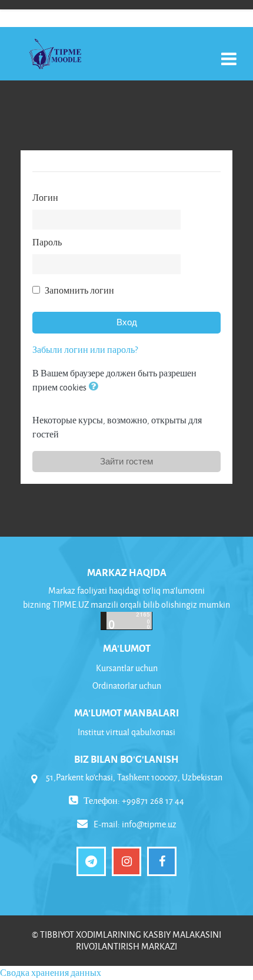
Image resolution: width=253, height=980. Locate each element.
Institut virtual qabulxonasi (126, 732)
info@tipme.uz (149, 824)
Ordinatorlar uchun (126, 685)
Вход (126, 322)
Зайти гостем (126, 461)
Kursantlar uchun (127, 668)
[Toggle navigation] (229, 52)
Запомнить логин (79, 290)
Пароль (47, 242)
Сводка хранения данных (50, 972)
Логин (45, 197)
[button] (95, 387)
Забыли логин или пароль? (85, 349)
